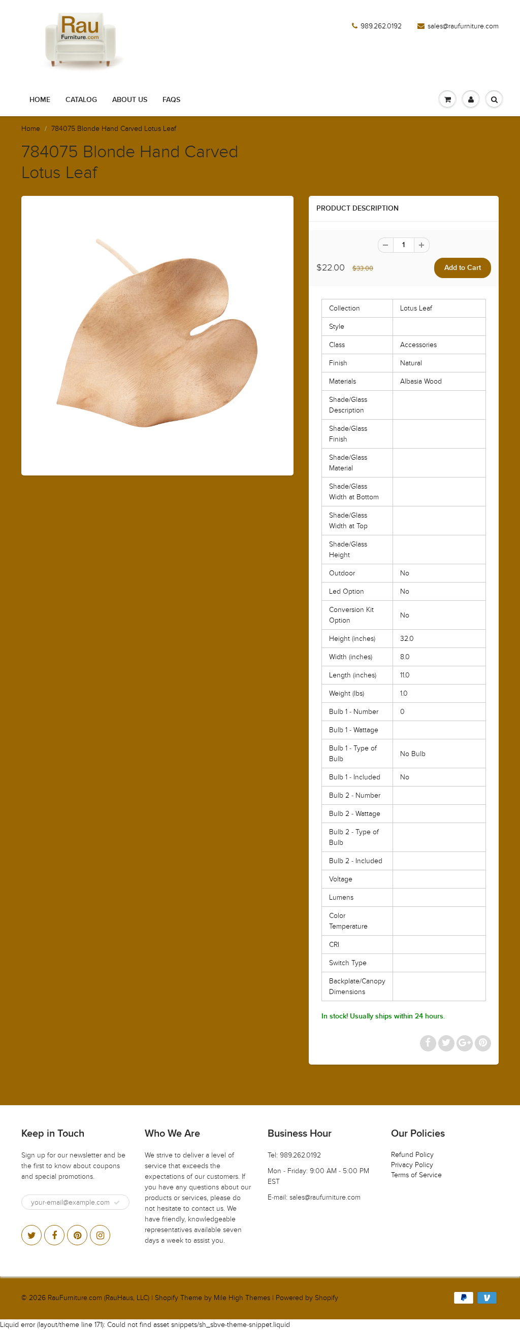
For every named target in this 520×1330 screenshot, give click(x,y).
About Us (129, 100)
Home (39, 100)
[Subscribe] (116, 1203)
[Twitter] (31, 1235)
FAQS (171, 100)
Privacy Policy (412, 1165)
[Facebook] (54, 1235)
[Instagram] (100, 1235)
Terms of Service (416, 1175)
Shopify (166, 1297)
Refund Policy (412, 1154)
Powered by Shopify (307, 1297)
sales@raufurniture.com (463, 26)
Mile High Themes (242, 1297)
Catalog (81, 100)
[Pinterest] (77, 1235)
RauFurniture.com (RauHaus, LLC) (98, 1297)
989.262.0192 (381, 26)
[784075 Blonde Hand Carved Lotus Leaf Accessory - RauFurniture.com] (157, 334)
